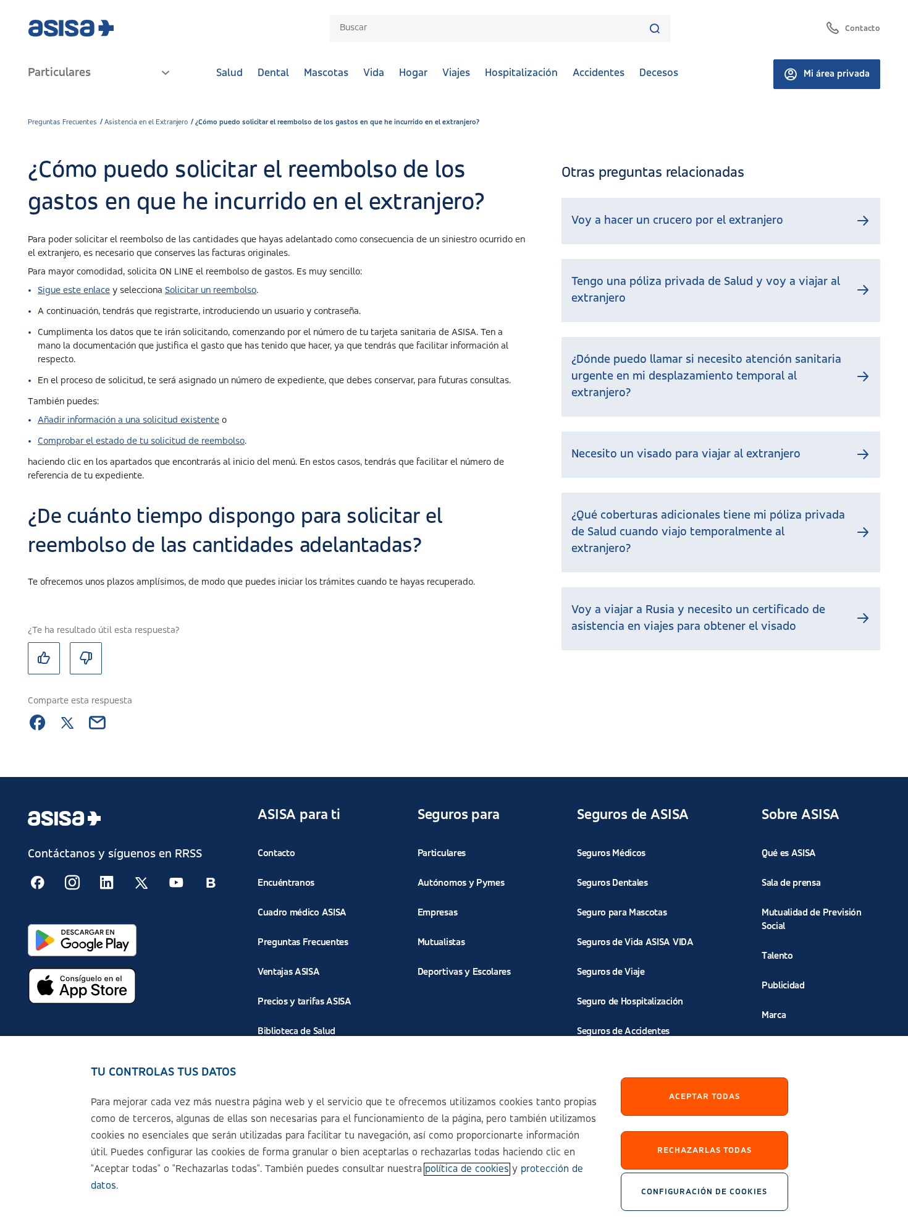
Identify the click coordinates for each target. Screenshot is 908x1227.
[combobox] (494, 28)
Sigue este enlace (74, 290)
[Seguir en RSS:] (38, 883)
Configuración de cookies (704, 1191)
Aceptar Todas (704, 1096)
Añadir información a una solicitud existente (128, 420)
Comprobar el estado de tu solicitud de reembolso (141, 441)
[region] (454, 1131)
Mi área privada (837, 74)
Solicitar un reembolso (210, 290)
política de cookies (467, 1169)
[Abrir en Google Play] (82, 940)
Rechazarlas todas (704, 1150)
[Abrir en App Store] (82, 986)
